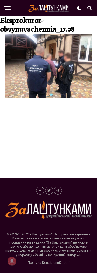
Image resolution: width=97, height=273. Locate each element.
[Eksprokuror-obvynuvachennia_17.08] (48, 96)
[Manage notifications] (12, 261)
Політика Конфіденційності (49, 263)
